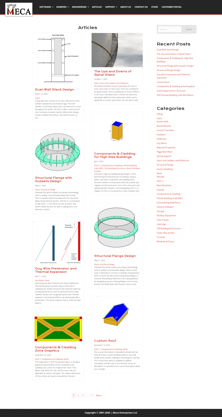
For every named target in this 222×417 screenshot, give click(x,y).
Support (110, 7)
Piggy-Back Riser (164, 151)
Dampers (61, 7)
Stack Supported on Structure (171, 90)
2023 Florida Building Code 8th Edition (175, 95)
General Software (165, 206)
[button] (52, 7)
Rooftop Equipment (166, 215)
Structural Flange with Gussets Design (53, 179)
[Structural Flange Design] (117, 227)
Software (45, 7)
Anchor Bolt (162, 121)
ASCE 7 (97, 165)
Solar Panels (163, 219)
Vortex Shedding (165, 169)
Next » (99, 395)
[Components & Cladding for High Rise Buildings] (117, 130)
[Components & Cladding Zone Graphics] (58, 328)
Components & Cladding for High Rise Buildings (114, 155)
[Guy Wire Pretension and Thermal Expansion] (58, 242)
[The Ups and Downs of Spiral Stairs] (117, 49)
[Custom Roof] (117, 316)
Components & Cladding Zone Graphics (55, 349)
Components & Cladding (111, 165)
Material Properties (166, 147)
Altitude (160, 176)
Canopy (160, 189)
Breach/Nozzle (164, 126)
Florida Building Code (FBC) (170, 198)
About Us (125, 7)
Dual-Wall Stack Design (54, 89)
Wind (129, 168)
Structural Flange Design (115, 256)
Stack (37, 98)
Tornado (161, 237)
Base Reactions (164, 185)
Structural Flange (48, 189)
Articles (97, 7)
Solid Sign (161, 224)
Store (154, 7)
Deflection (162, 139)
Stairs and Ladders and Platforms (114, 83)
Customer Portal (172, 7)
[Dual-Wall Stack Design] (58, 59)
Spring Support (164, 156)
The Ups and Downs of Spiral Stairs (112, 73)
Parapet (160, 211)
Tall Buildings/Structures (115, 168)
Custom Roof (105, 340)
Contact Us (141, 7)
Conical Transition (165, 130)
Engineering (79, 7)
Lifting (160, 114)
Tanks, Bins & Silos (166, 232)
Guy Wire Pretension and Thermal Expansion (56, 270)
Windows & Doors (165, 241)
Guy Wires (39, 280)
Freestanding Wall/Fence (169, 202)
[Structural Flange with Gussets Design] (58, 151)
